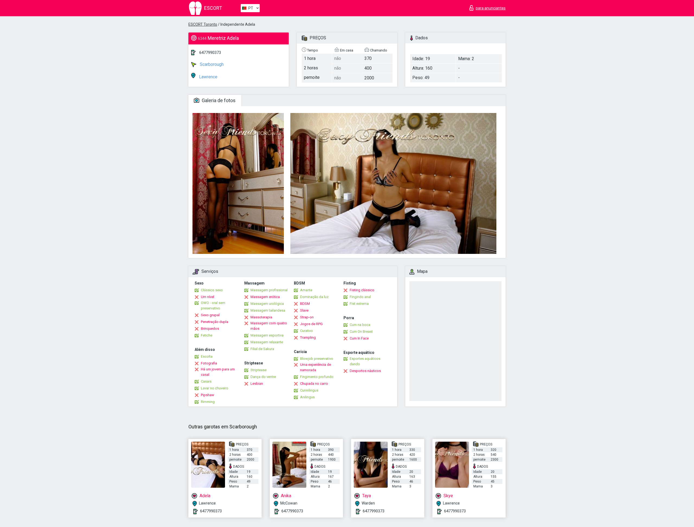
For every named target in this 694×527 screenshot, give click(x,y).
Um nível (207, 297)
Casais (206, 381)
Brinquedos (210, 328)
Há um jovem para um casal (218, 372)
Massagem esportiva (267, 335)
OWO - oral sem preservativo (213, 305)
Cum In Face (359, 338)
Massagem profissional (269, 290)
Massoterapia (261, 317)
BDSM (305, 304)
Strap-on (307, 317)
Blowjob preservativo (316, 359)
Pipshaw (207, 395)
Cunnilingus (309, 390)
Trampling (308, 337)
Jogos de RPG (311, 324)
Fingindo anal (360, 297)
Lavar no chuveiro (214, 388)
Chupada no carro (314, 383)
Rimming (208, 402)
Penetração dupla (214, 322)
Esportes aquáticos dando (365, 361)
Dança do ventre (263, 377)
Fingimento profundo (316, 377)
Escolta (207, 356)
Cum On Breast (361, 331)
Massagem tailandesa (267, 310)
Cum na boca (360, 325)
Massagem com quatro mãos (268, 326)
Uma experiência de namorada (315, 367)
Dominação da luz (314, 297)
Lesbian (256, 383)
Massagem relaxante (266, 342)
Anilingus (307, 397)
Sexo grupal (210, 315)
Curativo (306, 331)
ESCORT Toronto (202, 24)
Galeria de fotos (218, 100)
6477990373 (210, 52)
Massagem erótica (265, 297)
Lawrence (207, 76)
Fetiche (206, 335)
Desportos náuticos (365, 371)
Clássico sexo (212, 290)
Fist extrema (359, 304)
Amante (306, 290)
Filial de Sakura (262, 349)
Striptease (258, 370)
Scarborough (211, 64)
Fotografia (209, 363)
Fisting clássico (362, 290)
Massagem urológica (267, 304)
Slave (304, 310)
